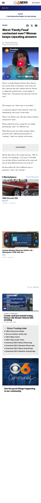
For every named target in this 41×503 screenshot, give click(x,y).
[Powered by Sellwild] (36, 287)
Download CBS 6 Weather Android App (20, 351)
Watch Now (35, 2)
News (5, 25)
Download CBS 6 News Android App (19, 348)
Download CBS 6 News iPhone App (18, 343)
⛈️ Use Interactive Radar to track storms (20, 16)
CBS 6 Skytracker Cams (14, 340)
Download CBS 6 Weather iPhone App (20, 345)
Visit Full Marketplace (32, 177)
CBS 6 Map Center (12, 337)
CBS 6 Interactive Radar (14, 331)
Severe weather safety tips (16, 334)
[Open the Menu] (3, 2)
